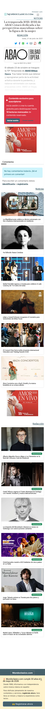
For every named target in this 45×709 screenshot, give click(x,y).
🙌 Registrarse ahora (22, 704)
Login (40, 11)
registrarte (22, 184)
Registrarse (35, 11)
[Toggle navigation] (38, 15)
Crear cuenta (27, 120)
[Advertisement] (22, 5)
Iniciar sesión (12, 120)
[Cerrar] (41, 680)
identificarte (8, 184)
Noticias (38, 18)
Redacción (22, 35)
